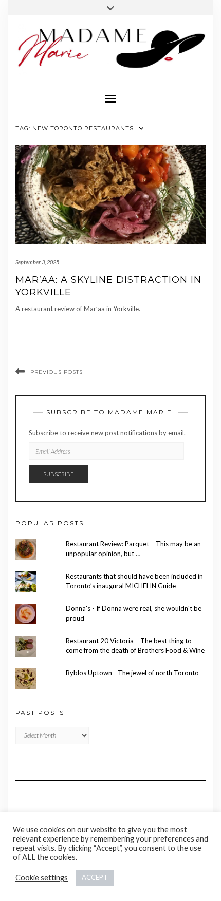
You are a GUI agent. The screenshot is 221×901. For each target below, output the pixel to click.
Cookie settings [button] (41, 877)
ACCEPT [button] (95, 877)
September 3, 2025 (37, 262)
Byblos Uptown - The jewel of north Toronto (132, 673)
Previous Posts (56, 371)
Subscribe (58, 473)
